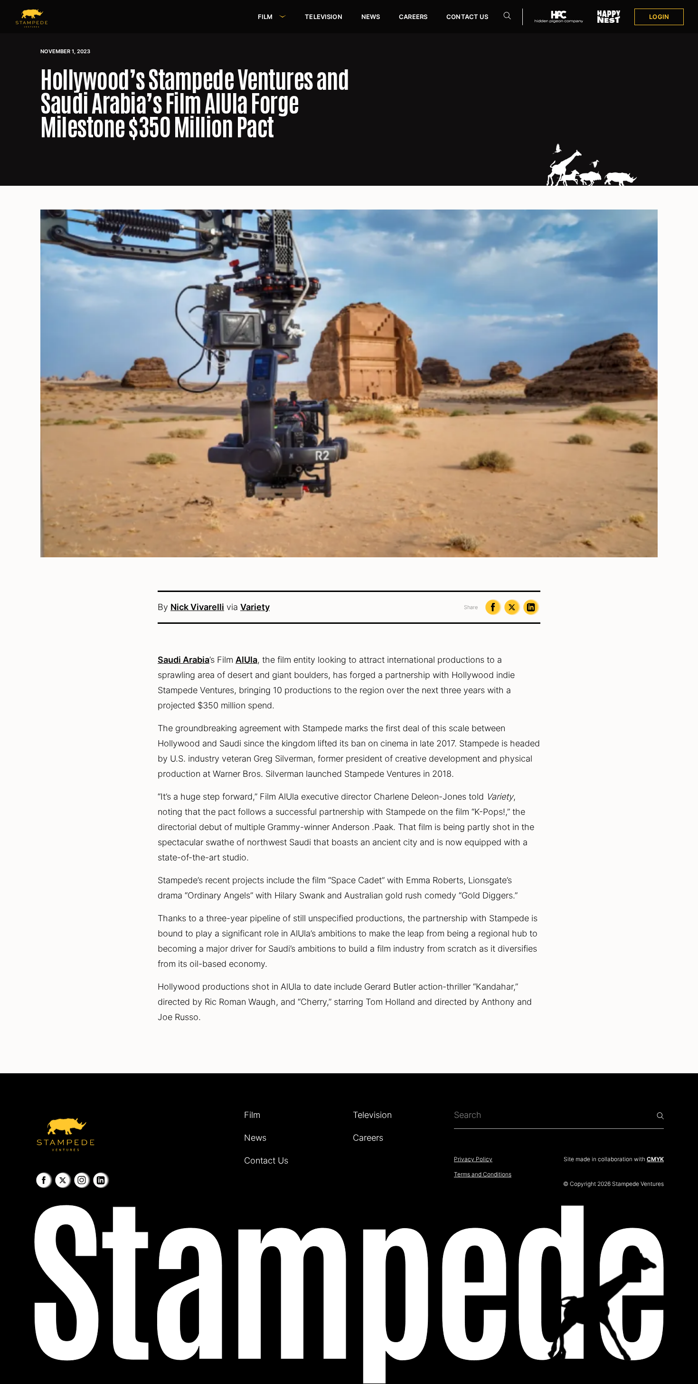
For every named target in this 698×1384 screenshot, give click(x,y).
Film (265, 16)
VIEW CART (670, 59)
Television (323, 16)
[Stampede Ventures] (65, 1131)
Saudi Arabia (183, 660)
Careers (413, 16)
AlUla (246, 660)
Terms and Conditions (482, 1174)
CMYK (655, 1159)
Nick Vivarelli (197, 607)
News (370, 16)
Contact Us (467, 16)
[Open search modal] (507, 16)
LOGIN (659, 16)
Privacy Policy (473, 1159)
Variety (255, 607)
